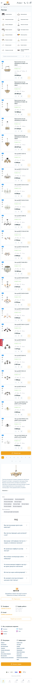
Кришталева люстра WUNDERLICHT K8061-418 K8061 (21, 83)
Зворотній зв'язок (21, 651)
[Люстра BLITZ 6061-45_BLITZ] (7, 331)
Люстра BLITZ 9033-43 (20, 371)
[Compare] (2, 68)
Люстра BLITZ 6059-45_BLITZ (22, 309)
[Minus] (16, 78)
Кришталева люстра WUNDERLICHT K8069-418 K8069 (21, 137)
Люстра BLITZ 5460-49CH (21, 262)
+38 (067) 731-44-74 (6, 608)
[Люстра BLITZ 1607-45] (7, 160)
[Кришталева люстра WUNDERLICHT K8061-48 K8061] (7, 107)
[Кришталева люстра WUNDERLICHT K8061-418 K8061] (7, 89)
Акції (18, 659)
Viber (19, 631)
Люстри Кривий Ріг (19, 499)
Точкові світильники (5, 650)
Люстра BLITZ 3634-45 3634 (22, 200)
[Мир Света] (16, 589)
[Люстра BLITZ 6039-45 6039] (7, 300)
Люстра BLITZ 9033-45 (20, 386)
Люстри (2, 651)
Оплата (18, 646)
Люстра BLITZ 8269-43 (20, 355)
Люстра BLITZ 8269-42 (20, 340)
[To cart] (29, 78)
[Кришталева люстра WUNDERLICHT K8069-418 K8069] (7, 142)
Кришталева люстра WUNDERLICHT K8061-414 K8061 (21, 63)
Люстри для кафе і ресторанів (11, 511)
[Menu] (1, 2)
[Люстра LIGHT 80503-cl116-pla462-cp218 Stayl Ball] (7, 426)
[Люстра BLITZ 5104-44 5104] (7, 238)
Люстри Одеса (25, 503)
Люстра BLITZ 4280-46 (20, 215)
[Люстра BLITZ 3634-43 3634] (7, 191)
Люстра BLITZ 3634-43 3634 (22, 184)
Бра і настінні (4, 655)
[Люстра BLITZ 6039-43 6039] (7, 285)
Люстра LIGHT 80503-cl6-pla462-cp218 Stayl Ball (21, 436)
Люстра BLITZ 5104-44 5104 (22, 231)
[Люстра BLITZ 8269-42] (7, 347)
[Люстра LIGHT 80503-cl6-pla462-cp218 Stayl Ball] (7, 442)
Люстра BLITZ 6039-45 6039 (22, 293)
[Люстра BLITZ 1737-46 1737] (7, 176)
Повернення (19, 650)
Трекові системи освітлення (7, 657)
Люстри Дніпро (7, 503)
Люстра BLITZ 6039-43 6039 (22, 277)
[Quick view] (2, 63)
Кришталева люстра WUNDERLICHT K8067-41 (21, 119)
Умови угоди (19, 642)
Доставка (19, 644)
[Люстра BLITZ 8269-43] (7, 362)
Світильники (3, 644)
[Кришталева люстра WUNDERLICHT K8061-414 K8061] (7, 69)
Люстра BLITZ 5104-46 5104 (22, 246)
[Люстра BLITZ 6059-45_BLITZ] (7, 316)
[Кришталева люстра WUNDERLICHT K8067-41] (7, 125)
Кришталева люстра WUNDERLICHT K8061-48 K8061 (21, 102)
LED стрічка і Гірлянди (6, 653)
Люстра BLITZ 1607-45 (20, 153)
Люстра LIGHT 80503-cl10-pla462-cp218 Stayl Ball (21, 402)
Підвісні (2, 642)
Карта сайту (19, 653)
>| (19, 461)
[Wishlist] (2, 65)
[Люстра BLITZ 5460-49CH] (7, 269)
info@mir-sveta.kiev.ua (6, 614)
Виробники (19, 655)
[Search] (27, 3)
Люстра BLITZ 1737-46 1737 (22, 169)
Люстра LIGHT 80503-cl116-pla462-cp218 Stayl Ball (21, 419)
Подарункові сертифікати (22, 657)
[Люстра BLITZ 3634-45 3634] (7, 207)
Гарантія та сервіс (21, 648)
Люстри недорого (17, 506)
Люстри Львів (16, 503)
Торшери (3, 648)
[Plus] (21, 78)
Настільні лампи (4, 646)
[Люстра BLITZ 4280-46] (7, 222)
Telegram (20, 628)
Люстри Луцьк (17, 501)
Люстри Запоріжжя (8, 499)
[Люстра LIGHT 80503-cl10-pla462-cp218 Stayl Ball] (7, 409)
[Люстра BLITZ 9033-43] (7, 378)
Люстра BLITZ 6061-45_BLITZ (22, 324)
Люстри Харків (7, 506)
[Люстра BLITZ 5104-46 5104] (7, 254)
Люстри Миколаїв (8, 501)
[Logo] (7, 3)
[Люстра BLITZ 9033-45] (7, 393)
